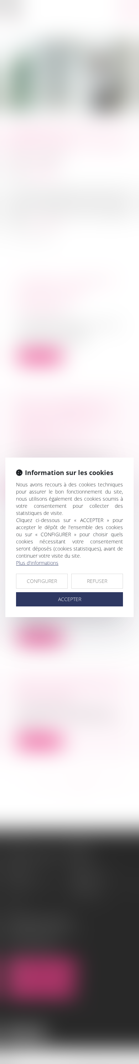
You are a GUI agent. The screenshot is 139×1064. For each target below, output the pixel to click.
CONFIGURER (42, 581)
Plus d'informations (37, 562)
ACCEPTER (69, 599)
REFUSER (97, 581)
